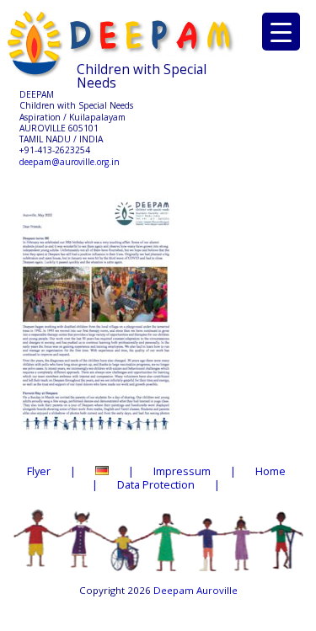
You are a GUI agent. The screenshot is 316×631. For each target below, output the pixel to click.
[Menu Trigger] (281, 32)
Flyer (39, 471)
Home (270, 471)
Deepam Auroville (195, 590)
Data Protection (156, 484)
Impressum (182, 471)
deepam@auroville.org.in (69, 162)
